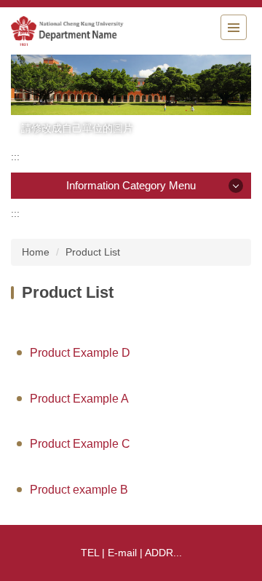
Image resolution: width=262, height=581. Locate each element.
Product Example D (80, 353)
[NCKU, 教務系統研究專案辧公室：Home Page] (91, 31)
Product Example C (80, 444)
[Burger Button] (234, 27)
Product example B (79, 489)
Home (35, 252)
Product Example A (79, 398)
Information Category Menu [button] (131, 185)
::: (15, 156)
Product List (93, 252)
